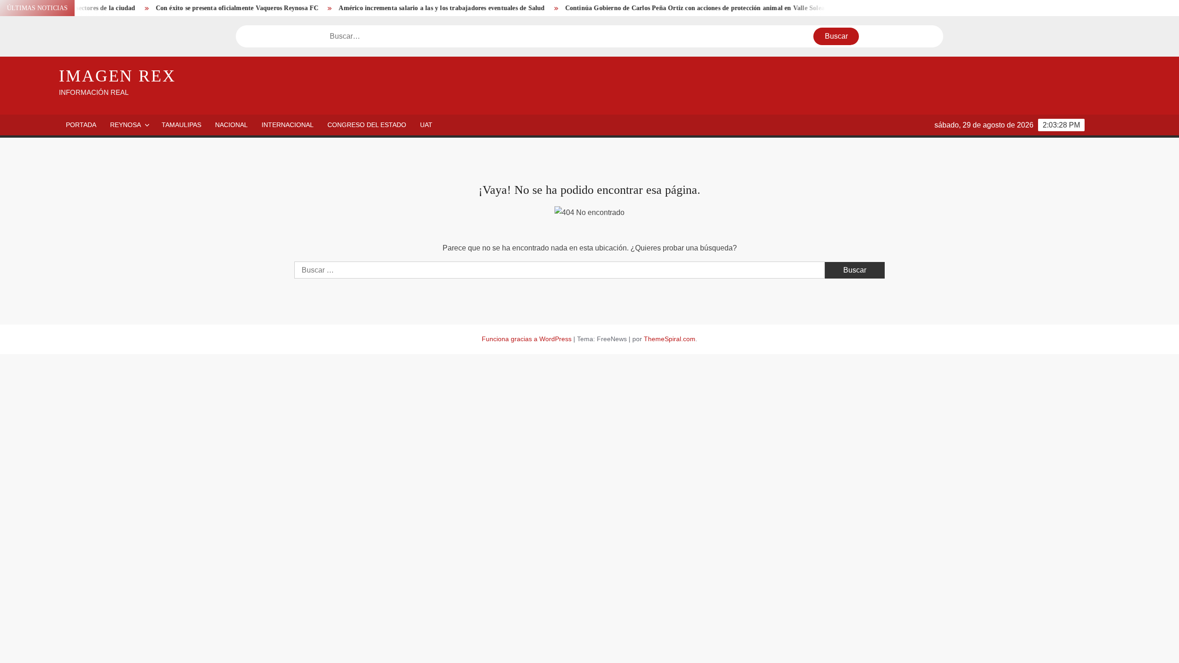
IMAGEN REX (117, 76)
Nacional (231, 124)
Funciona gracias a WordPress (527, 339)
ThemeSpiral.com (669, 339)
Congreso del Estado (366, 124)
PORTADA (81, 124)
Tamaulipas (181, 124)
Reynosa (125, 124)
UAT (426, 124)
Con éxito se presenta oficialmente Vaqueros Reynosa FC (216, 8)
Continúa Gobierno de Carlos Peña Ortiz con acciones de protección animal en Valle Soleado (678, 8)
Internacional (288, 124)
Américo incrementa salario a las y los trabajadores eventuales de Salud (422, 8)
